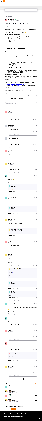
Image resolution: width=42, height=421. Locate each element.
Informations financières (14, 418)
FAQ (18, 82)
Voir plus (35, 383)
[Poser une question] (39, 418)
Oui (13, 408)
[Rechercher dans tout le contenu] (36, 10)
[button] (9, 191)
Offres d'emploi (7, 419)
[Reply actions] (36, 187)
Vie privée (13, 419)
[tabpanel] (21, 245)
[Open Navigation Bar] (1, 1)
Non (7, 408)
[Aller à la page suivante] (26, 379)
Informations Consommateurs (22, 419)
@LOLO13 (14, 272)
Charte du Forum (7, 416)
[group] (27, 95)
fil (28, 274)
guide (18, 85)
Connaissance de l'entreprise (25, 418)
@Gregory (22, 84)
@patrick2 (13, 84)
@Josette (18, 84)
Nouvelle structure (9, 16)
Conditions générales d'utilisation (17, 416)
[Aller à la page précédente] (17, 379)
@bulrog (9, 84)
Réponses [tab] (7, 108)
